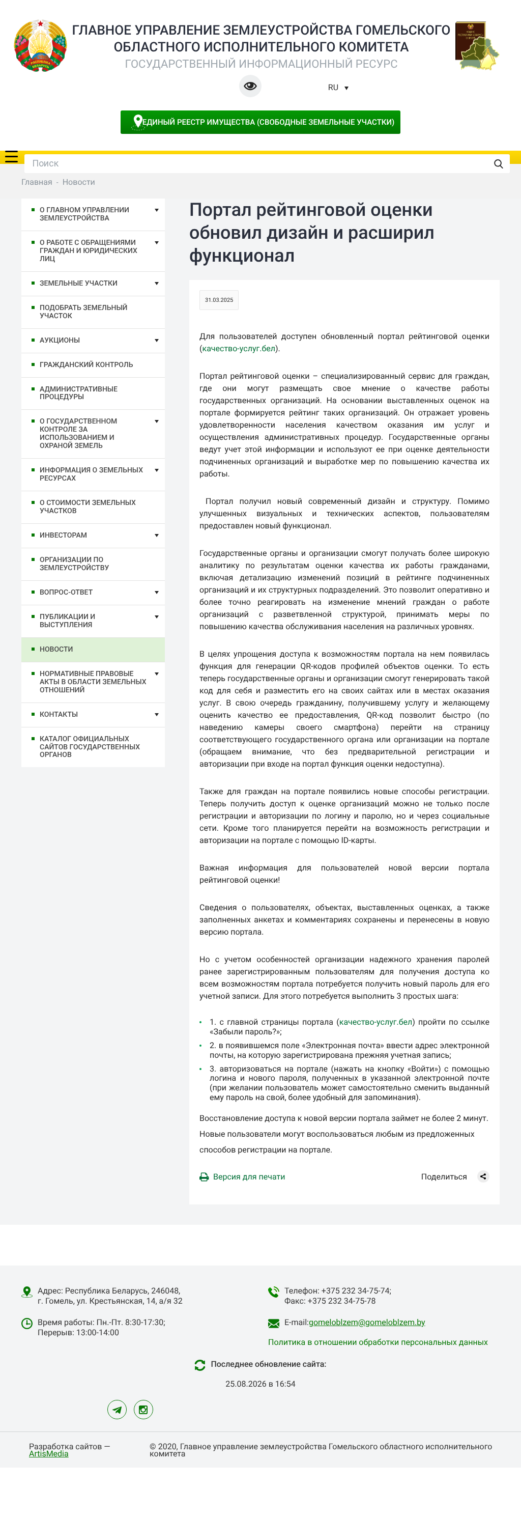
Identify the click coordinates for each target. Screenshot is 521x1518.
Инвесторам (63, 535)
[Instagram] (143, 1409)
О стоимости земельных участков (88, 507)
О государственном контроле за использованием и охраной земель (78, 433)
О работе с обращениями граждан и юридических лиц (88, 251)
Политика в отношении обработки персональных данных (378, 1342)
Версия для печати (249, 1177)
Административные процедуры (79, 393)
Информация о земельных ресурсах (91, 474)
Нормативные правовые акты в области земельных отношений (93, 682)
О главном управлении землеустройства (84, 214)
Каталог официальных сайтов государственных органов (90, 747)
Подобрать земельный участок (84, 312)
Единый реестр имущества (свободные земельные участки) (268, 122)
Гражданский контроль (86, 365)
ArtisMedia (49, 1453)
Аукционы (60, 340)
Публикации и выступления (67, 621)
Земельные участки (79, 283)
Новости (56, 649)
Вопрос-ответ (66, 592)
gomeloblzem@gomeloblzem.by (367, 1322)
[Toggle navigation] (11, 156)
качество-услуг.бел (238, 348)
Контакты (59, 715)
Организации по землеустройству (74, 564)
